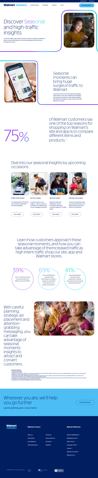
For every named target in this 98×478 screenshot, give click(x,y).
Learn (62, 5)
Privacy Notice (29, 470)
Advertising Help (33, 445)
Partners (54, 5)
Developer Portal (72, 445)
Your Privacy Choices (43, 470)
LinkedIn (48, 445)
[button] (42, 427)
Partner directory (50, 438)
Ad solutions (31, 438)
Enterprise (45, 5)
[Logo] (15, 5)
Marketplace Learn (72, 438)
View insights (17, 214)
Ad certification (32, 441)
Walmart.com (71, 455)
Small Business (34, 5)
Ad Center (49, 441)
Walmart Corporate (73, 451)
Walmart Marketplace (73, 434)
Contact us (49, 434)
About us (30, 434)
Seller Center (71, 441)
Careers (69, 448)
